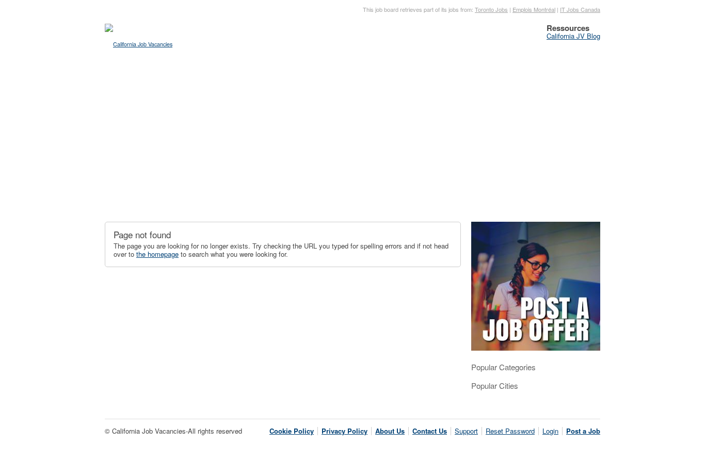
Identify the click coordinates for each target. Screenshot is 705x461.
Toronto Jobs (491, 9)
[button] (121, 134)
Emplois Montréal (533, 9)
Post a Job (583, 431)
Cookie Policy (291, 431)
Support (466, 431)
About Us (390, 431)
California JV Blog (573, 36)
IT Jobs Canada (580, 9)
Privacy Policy (344, 431)
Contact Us (429, 431)
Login (550, 431)
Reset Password (510, 431)
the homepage (157, 254)
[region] (352, 141)
